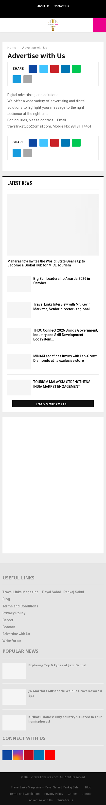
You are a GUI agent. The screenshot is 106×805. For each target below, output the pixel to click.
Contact (8, 627)
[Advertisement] (53, 486)
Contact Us (61, 6)
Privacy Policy (13, 613)
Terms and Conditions (20, 606)
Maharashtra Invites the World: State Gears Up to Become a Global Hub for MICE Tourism (46, 263)
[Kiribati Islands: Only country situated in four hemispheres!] (14, 722)
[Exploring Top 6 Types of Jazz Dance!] (14, 671)
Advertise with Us (16, 634)
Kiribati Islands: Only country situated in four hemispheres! (65, 719)
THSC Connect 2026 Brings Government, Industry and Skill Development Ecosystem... (65, 334)
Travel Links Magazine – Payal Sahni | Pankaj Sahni (43, 592)
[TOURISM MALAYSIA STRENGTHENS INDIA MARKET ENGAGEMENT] (19, 387)
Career (8, 620)
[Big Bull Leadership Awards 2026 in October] (19, 284)
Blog (6, 599)
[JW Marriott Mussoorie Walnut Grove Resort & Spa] (14, 696)
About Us (43, 6)
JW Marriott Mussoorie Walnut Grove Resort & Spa (65, 693)
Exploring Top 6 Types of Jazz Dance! (57, 665)
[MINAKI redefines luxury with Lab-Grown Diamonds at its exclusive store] (19, 361)
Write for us (11, 641)
